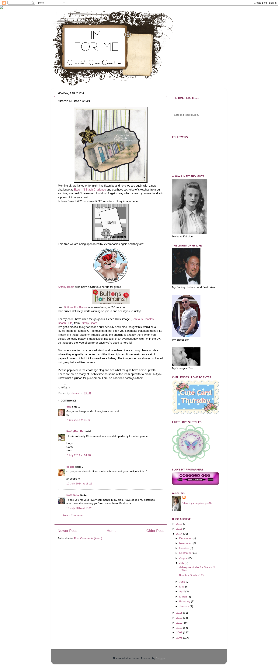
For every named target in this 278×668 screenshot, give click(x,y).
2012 (179, 617)
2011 (179, 622)
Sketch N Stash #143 (191, 575)
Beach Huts (65, 323)
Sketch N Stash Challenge (89, 189)
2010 (179, 627)
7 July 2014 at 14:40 (78, 455)
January (184, 606)
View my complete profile (197, 503)
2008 (179, 637)
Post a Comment (73, 515)
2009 (179, 632)
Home (111, 531)
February (185, 601)
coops (70, 466)
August (183, 558)
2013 (179, 612)
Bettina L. (72, 495)
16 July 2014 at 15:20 (79, 508)
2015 (179, 528)
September (186, 553)
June (182, 581)
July (182, 563)
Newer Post (67, 531)
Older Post (155, 531)
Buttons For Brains (75, 307)
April (182, 591)
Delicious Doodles (142, 319)
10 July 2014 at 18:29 (79, 483)
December (186, 538)
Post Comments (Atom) (88, 538)
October (184, 548)
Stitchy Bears (66, 286)
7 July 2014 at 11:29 (78, 419)
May (182, 586)
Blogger (160, 658)
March (183, 596)
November (186, 543)
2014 (179, 533)
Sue (68, 406)
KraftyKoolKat (75, 431)
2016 (179, 523)
